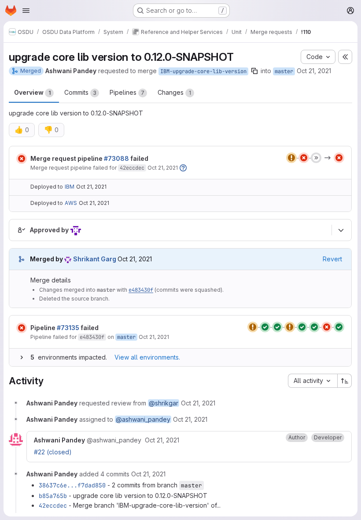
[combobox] (312, 381)
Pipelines (127, 92)
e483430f (141, 289)
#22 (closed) (53, 452)
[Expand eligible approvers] (340, 230)
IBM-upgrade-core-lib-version (203, 71)
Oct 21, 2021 (314, 70)
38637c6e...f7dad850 (72, 485)
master (284, 71)
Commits (80, 92)
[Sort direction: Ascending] (345, 381)
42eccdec (132, 167)
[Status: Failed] (21, 158)
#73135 (68, 327)
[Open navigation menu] (26, 11)
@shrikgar (163, 403)
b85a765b (53, 496)
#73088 (116, 158)
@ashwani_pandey (143, 419)
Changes (174, 92)
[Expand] (21, 357)
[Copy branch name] (254, 71)
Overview (32, 92)
